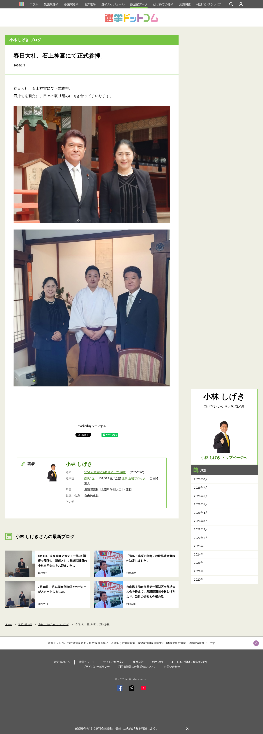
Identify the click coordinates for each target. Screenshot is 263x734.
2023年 (198, 562)
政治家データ (139, 4)
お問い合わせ (172, 666)
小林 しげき (79, 464)
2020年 (198, 579)
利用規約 (157, 661)
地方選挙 (90, 4)
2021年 (198, 571)
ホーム (8, 624)
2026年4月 (201, 512)
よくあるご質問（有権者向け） (190, 661)
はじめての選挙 (163, 4)
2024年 (198, 554)
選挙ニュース (87, 661)
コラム (34, 4)
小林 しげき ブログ (25, 40)
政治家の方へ (62, 661)
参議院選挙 (71, 4)
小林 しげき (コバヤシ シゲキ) (53, 624)
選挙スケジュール (113, 4)
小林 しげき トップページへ (224, 458)
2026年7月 (201, 487)
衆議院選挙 (51, 4)
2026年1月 (201, 537)
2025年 (198, 546)
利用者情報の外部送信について (137, 666)
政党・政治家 (25, 624)
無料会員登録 (104, 728)
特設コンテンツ (206, 4)
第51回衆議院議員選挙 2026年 (105, 472)
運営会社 (138, 661)
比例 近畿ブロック (134, 478)
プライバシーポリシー (96, 666)
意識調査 (185, 4)
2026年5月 (201, 504)
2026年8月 (201, 479)
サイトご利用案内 (114, 661)
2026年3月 (201, 521)
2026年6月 (201, 496)
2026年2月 (201, 529)
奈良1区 (89, 478)
